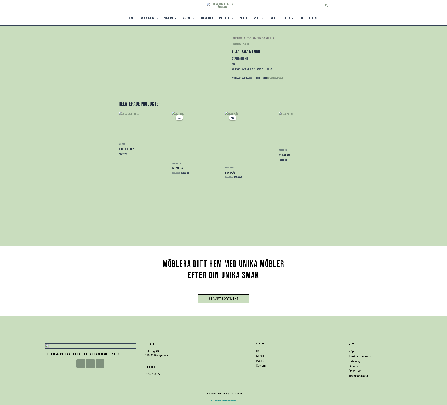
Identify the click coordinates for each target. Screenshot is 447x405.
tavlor (251, 38)
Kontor (260, 355)
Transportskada (358, 375)
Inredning (242, 38)
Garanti (353, 366)
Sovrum (261, 365)
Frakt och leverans (360, 356)
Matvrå (260, 360)
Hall (258, 350)
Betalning (355, 361)
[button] (326, 5)
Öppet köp (355, 371)
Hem (234, 38)
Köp (351, 351)
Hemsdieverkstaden (228, 401)
